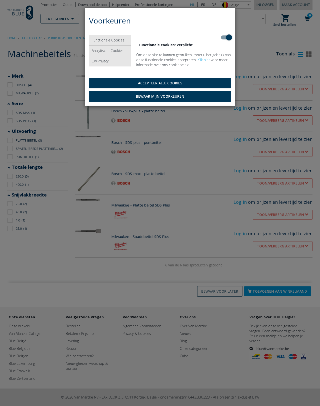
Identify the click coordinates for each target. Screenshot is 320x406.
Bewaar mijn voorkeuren (160, 96)
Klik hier (204, 59)
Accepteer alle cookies (160, 83)
